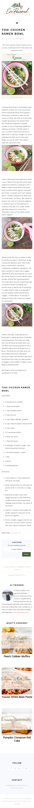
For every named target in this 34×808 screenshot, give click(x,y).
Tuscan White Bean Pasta (17, 696)
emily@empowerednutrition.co (17, 785)
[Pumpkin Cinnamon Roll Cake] (17, 734)
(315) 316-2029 (17, 788)
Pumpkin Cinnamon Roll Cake (17, 739)
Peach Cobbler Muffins (17, 656)
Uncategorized (16, 533)
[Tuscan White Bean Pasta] (17, 694)
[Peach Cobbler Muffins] (17, 653)
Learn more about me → (21, 612)
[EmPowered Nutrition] (17, 18)
